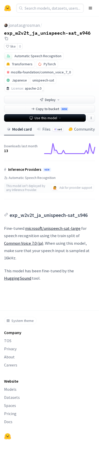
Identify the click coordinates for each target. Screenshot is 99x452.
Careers (10, 364)
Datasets (12, 397)
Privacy (10, 348)
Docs (8, 421)
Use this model (46, 118)
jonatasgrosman (24, 25)
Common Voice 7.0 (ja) (23, 243)
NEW (47, 169)
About (9, 356)
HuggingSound (17, 278)
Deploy (50, 99)
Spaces (10, 405)
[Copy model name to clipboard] (6, 38)
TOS (7, 340)
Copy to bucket (51, 109)
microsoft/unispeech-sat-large (52, 228)
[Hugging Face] (7, 436)
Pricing (10, 413)
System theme (22, 320)
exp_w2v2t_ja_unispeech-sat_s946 (47, 32)
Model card (22, 129)
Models (10, 389)
